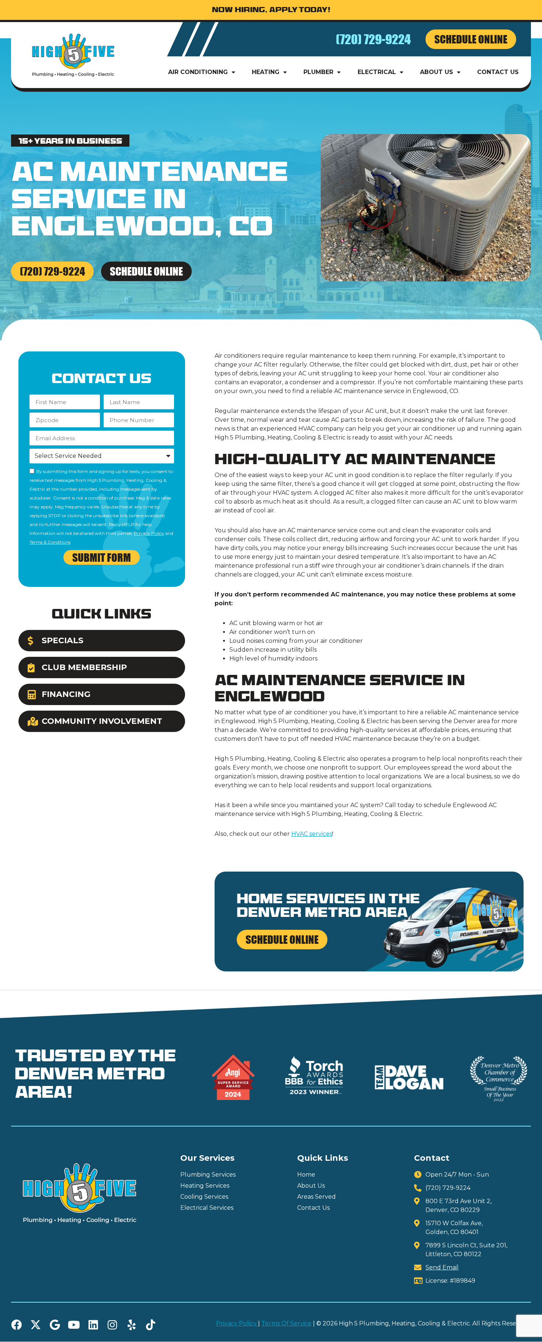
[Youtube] (74, 1325)
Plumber (318, 72)
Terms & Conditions (49, 542)
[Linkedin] (93, 1325)
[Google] (54, 1325)
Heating (265, 72)
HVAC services (311, 833)
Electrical (377, 72)
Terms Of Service (286, 1323)
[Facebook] (16, 1325)
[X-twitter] (35, 1325)
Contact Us (498, 72)
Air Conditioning (198, 72)
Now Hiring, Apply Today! (271, 10)
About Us (436, 72)
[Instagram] (112, 1325)
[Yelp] (131, 1325)
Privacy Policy (149, 533)
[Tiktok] (150, 1325)
